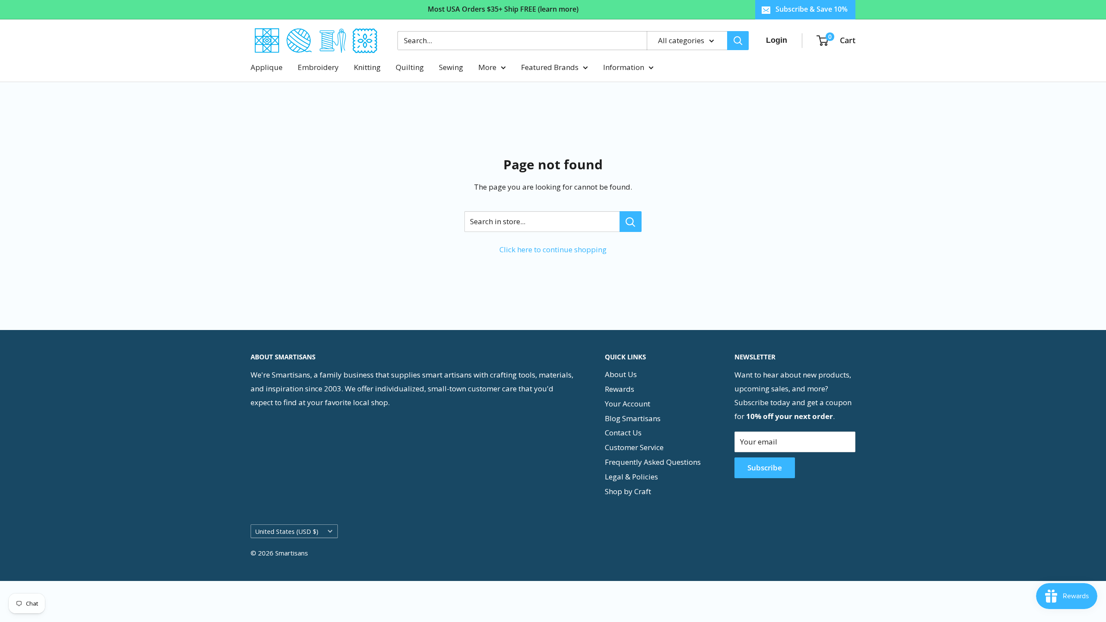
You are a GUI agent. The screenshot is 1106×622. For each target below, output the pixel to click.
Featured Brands (549, 67)
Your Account (627, 404)
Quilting (410, 67)
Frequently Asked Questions (653, 462)
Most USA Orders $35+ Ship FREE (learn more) (503, 9)
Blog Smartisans (633, 418)
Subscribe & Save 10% (811, 9)
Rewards (619, 389)
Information (623, 67)
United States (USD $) (286, 531)
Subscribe (764, 468)
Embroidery (318, 67)
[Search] (738, 40)
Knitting (367, 67)
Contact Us (623, 433)
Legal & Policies (631, 477)
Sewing (451, 67)
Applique (267, 67)
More (487, 67)
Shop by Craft (628, 491)
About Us (621, 374)
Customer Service (634, 447)
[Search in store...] (631, 221)
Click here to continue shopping (553, 249)
